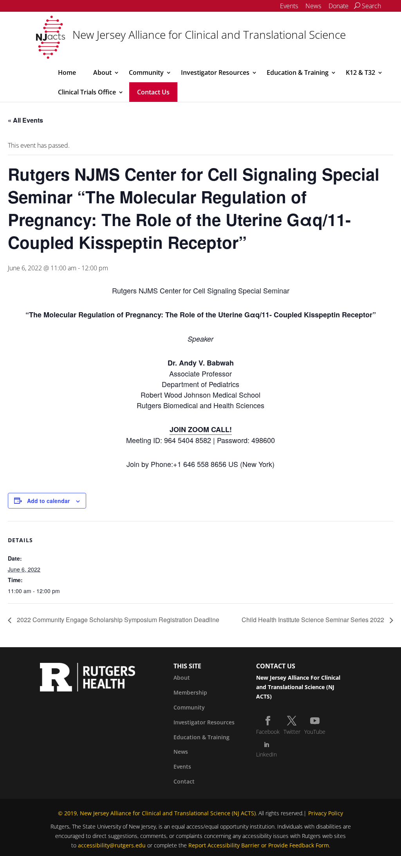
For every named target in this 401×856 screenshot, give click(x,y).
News (313, 6)
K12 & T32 (360, 72)
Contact (184, 781)
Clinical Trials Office (87, 92)
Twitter (292, 731)
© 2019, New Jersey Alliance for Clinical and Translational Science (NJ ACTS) (157, 813)
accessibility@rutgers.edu (112, 845)
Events (289, 6)
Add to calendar (48, 501)
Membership (190, 692)
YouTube (314, 731)
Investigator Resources (215, 72)
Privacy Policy (325, 813)
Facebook (268, 731)
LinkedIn (266, 754)
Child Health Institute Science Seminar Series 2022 (314, 619)
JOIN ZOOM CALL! (201, 429)
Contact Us (153, 92)
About (102, 72)
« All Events (25, 120)
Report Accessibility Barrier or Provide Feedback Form (258, 845)
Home (67, 72)
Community (146, 72)
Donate (339, 6)
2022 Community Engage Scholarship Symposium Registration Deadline (117, 619)
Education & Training (298, 72)
